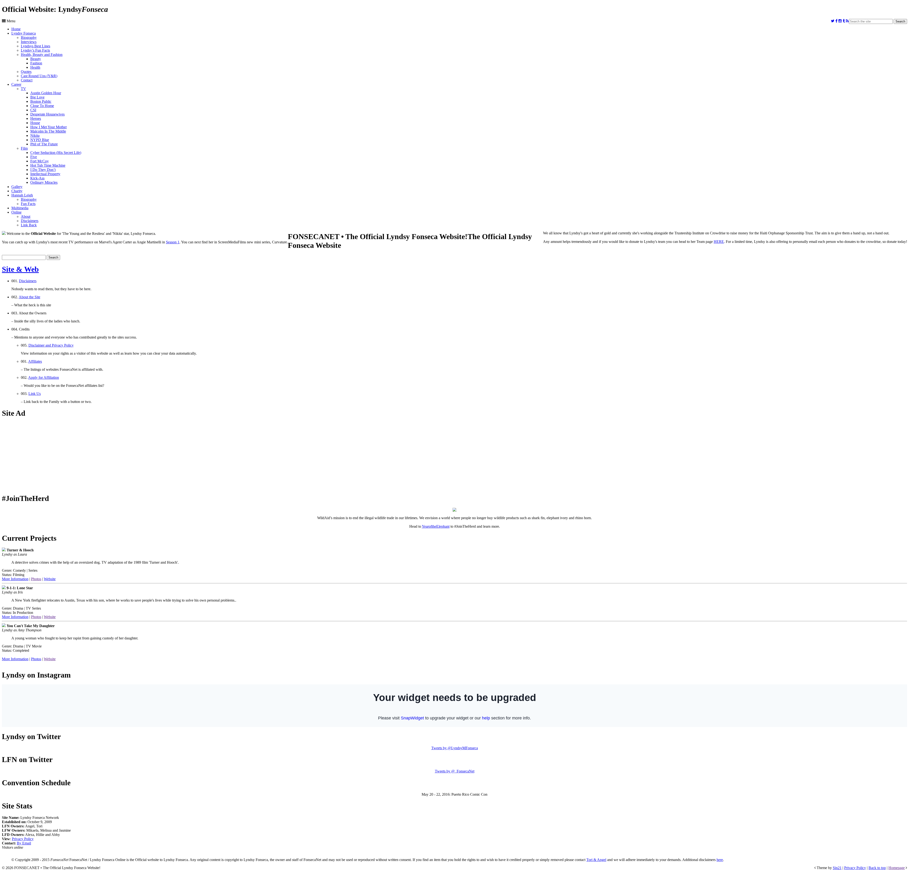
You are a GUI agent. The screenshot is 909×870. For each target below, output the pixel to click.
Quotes (26, 72)
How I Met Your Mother (48, 127)
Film (24, 148)
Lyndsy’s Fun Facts (35, 50)
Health (35, 67)
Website (50, 579)
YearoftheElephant (436, 526)
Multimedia (19, 208)
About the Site (29, 297)
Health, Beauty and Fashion (41, 55)
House (35, 123)
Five (33, 157)
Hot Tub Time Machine (47, 165)
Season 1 (172, 242)
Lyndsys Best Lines (35, 46)
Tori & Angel (596, 860)
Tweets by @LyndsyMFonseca (454, 748)
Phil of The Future (44, 144)
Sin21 (837, 868)
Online (16, 212)
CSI (33, 110)
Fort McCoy (39, 161)
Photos (36, 579)
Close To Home (42, 106)
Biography (29, 38)
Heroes (35, 118)
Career (16, 84)
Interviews (28, 42)
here (720, 860)
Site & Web (20, 269)
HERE (719, 242)
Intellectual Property (45, 174)
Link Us (34, 394)
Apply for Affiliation (43, 377)
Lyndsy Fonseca (23, 33)
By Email (24, 843)
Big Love (37, 97)
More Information (15, 579)
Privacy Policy (23, 839)
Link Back (29, 225)
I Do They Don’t (43, 170)
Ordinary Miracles (44, 182)
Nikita (35, 136)
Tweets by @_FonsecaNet (454, 771)
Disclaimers (29, 221)
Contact (26, 80)
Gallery (16, 187)
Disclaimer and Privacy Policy (51, 345)
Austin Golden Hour (45, 93)
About (25, 216)
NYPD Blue (39, 140)
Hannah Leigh (22, 195)
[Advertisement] (454, 456)
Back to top (877, 868)
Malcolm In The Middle (48, 131)
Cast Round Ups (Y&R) (39, 76)
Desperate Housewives (47, 114)
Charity (16, 191)
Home (16, 29)
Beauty (35, 59)
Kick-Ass (37, 178)
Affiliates (35, 361)
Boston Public (40, 101)
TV (23, 89)
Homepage (896, 868)
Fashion (36, 63)
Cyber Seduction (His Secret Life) (55, 153)
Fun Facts (28, 204)
